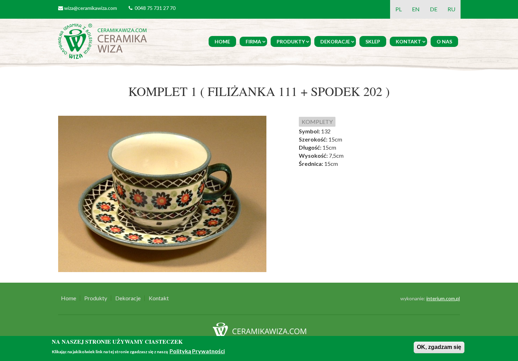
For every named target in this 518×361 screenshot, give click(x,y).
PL (398, 9)
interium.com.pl (443, 298)
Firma (253, 41)
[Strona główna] (103, 40)
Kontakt (408, 41)
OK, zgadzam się (439, 347)
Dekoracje (335, 41)
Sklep (372, 41)
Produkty (291, 41)
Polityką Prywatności (197, 351)
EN (416, 9)
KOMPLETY (317, 121)
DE (433, 9)
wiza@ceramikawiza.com (90, 8)
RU (451, 9)
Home (222, 41)
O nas (444, 41)
